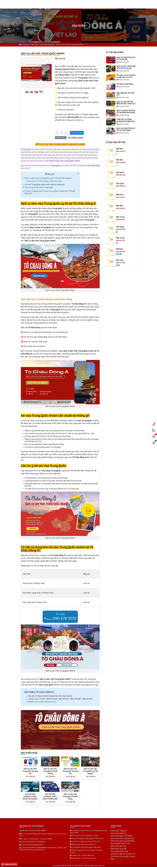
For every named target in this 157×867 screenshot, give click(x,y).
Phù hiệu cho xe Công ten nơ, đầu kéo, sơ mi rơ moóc (126, 77)
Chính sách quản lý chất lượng (122, 841)
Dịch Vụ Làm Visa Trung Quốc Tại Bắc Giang (70, 796)
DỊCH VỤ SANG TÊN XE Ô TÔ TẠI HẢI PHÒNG (126, 129)
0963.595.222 (120, 219)
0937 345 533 (120, 197)
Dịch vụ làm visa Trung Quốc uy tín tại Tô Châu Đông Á (48, 178)
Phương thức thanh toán (120, 843)
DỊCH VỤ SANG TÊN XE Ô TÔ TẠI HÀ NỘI (126, 58)
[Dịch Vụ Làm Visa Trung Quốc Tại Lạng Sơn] (30, 761)
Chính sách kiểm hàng (119, 851)
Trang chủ (25, 45)
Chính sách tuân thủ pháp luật (122, 838)
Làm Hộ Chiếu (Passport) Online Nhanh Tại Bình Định (50, 796)
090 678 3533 (64, 618)
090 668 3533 (120, 229)
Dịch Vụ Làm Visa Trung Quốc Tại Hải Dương (50, 771)
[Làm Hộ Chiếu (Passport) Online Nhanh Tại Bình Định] (50, 786)
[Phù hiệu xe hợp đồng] (110, 86)
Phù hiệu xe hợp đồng (125, 84)
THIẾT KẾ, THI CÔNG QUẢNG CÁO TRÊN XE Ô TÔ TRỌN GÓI (126, 121)
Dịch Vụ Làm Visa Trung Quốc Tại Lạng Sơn (30, 771)
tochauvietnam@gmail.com (45, 702)
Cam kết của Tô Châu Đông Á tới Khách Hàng (44, 181)
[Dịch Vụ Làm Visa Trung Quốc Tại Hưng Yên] (70, 761)
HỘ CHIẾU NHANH (47, 45)
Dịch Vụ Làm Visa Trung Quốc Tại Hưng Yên (70, 771)
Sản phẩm (35, 45)
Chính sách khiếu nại (119, 833)
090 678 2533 (120, 263)
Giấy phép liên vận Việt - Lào (126, 94)
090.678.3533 (40, 699)
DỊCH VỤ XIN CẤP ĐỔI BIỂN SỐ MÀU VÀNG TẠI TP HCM (127, 104)
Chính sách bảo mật (118, 846)
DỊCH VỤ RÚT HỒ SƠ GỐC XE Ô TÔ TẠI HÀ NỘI (126, 67)
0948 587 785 (120, 175)
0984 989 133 (120, 208)
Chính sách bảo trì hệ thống (121, 836)
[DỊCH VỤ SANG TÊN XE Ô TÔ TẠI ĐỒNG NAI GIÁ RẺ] (110, 113)
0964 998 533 (120, 186)
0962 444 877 (120, 151)
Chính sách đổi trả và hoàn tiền (123, 854)
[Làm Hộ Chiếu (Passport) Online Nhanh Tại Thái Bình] (30, 786)
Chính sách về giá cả (119, 831)
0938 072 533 (120, 240)
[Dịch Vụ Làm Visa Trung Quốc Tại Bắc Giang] (70, 786)
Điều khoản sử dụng (118, 849)
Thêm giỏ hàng (77, 133)
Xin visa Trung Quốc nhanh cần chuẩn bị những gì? (45, 184)
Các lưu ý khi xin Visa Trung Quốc (39, 187)
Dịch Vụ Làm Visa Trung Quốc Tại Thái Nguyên (90, 771)
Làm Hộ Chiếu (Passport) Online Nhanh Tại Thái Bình (30, 796)
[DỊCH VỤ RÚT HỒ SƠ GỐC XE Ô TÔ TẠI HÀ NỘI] (110, 68)
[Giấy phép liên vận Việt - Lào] (110, 95)
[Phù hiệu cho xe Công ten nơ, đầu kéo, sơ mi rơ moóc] (110, 77)
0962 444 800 (120, 162)
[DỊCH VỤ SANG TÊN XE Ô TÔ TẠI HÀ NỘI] (110, 60)
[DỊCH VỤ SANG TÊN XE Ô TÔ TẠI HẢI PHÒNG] (110, 131)
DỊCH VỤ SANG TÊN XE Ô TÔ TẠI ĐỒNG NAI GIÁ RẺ (126, 111)
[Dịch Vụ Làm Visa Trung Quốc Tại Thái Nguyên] (90, 761)
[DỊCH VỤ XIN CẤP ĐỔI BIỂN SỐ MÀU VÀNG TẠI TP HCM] (110, 104)
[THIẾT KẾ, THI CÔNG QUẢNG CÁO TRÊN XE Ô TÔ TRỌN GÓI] (110, 122)
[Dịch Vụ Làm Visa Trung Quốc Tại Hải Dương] (50, 761)
